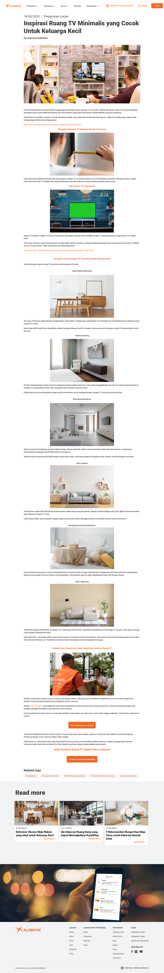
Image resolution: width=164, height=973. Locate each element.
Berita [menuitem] (115, 945)
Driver (63, 6)
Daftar (157, 6)
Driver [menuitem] (71, 941)
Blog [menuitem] (114, 941)
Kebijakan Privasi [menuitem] (138, 932)
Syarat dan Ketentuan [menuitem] (140, 941)
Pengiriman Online (50, 776)
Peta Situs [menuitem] (117, 958)
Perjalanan (48, 6)
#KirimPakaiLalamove (75, 776)
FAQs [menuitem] (71, 954)
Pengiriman (31, 6)
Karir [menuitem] (115, 949)
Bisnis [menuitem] (71, 932)
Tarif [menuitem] (71, 945)
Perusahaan (91, 6)
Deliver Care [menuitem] (117, 936)
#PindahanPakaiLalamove (103, 776)
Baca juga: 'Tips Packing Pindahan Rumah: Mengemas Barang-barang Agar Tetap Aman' (59, 250)
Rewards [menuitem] (72, 949)
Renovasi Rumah (128, 776)
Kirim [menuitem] (71, 936)
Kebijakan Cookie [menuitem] (138, 936)
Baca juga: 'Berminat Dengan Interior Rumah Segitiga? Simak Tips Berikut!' (53, 125)
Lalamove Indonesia (37, 38)
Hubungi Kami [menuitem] (118, 954)
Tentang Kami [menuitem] (118, 932)
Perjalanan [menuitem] (87, 936)
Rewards (77, 6)
